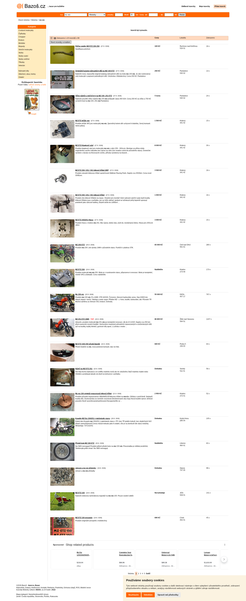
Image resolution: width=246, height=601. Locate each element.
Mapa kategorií (22, 594)
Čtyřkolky (22, 34)
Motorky (34, 20)
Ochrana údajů (69, 588)
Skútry (21, 53)
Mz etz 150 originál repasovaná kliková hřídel (93, 394)
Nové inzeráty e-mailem (60, 42)
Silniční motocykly (25, 50)
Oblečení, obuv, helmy (27, 74)
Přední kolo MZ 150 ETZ (84, 443)
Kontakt (44, 588)
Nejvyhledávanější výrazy (38, 594)
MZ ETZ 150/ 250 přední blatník (87, 344)
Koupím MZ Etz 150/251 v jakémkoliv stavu (92, 418)
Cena (157, 38)
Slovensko (39, 596)
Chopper (22, 37)
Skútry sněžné (24, 59)
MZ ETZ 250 (80, 270)
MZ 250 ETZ (80, 245)
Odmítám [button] (148, 595)
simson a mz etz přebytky (85, 468)
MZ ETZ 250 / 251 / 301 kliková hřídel (89, 195)
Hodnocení (35, 588)
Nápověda (20, 588)
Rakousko (54, 596)
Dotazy (27, 588)
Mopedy (22, 46)
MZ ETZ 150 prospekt (83, 518)
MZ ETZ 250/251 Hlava (84, 220)
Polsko (46, 596)
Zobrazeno (210, 38)
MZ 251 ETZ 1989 (82, 319)
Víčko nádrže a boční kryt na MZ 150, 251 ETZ (93, 96)
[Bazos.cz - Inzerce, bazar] (31, 8)
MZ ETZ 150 (80, 493)
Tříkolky (21, 62)
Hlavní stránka (23, 20)
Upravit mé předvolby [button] (168, 595)
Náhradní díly (24, 71)
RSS (78, 588)
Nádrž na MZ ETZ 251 (83, 369)
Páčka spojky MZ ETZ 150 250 (87, 46)
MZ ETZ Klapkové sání (84, 145)
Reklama (50, 588)
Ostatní (21, 77)
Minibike (22, 43)
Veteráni (22, 66)
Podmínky (59, 588)
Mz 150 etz (79, 294)
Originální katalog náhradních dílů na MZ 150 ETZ (94, 71)
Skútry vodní (23, 56)
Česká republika (27, 596)
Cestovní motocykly (26, 30)
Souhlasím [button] (133, 595)
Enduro (21, 40)
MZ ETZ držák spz (82, 121)
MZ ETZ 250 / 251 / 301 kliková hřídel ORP (92, 170)
